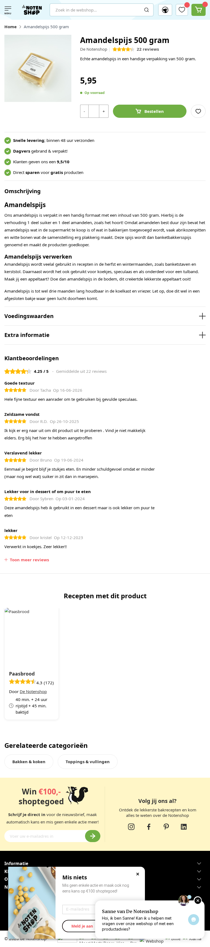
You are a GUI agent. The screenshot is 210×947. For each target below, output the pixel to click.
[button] (165, 10)
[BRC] (127, 941)
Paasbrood (22, 673)
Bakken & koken (28, 761)
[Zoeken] (146, 10)
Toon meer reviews (29, 559)
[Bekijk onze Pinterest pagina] (166, 826)
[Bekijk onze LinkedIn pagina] (183, 826)
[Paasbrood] (32, 635)
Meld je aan (82, 926)
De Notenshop (93, 49)
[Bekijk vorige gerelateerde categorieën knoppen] (7, 764)
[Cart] (198, 10)
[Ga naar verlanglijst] (182, 9)
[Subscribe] (92, 836)
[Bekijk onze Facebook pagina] (148, 826)
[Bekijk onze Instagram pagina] (131, 826)
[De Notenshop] (32, 10)
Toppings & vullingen (88, 761)
